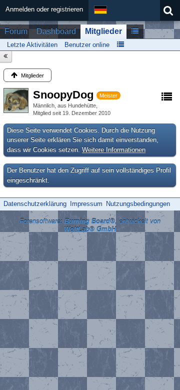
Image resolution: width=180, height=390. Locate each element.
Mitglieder (103, 31)
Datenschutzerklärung (35, 204)
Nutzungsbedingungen (138, 204)
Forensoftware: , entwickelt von (90, 226)
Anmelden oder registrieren (44, 9)
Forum (16, 31)
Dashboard (56, 31)
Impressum (86, 204)
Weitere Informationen (114, 150)
